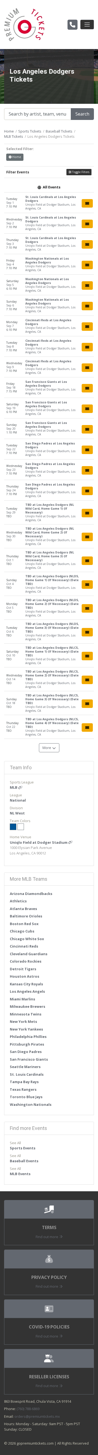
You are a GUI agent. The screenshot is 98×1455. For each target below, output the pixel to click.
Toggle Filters (80, 172)
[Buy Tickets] (87, 203)
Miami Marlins (22, 999)
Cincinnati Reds (24, 946)
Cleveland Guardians (28, 953)
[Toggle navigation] (87, 24)
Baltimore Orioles (26, 916)
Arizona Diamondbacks (31, 893)
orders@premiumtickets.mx (37, 1416)
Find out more (47, 1236)
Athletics (18, 901)
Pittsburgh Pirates (27, 1044)
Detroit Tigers (23, 968)
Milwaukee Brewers (27, 1006)
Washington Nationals (30, 1104)
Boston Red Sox (24, 923)
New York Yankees (26, 1029)
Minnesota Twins (25, 1014)
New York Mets (23, 1021)
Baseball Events (24, 1160)
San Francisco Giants (29, 1059)
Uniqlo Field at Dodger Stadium (39, 842)
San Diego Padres (26, 1051)
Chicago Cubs (22, 931)
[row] (49, 203)
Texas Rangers (23, 1089)
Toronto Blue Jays (26, 1096)
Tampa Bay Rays (24, 1081)
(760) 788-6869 (28, 1408)
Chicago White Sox (27, 938)
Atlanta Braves (23, 908)
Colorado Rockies (25, 961)
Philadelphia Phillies (28, 1036)
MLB (14, 787)
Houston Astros (24, 976)
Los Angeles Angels (27, 991)
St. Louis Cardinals (27, 1074)
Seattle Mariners (25, 1066)
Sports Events (22, 1148)
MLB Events (20, 1173)
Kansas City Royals (26, 984)
